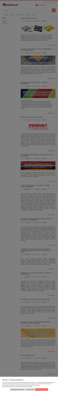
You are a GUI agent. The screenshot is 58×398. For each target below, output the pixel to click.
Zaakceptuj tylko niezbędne (17, 389)
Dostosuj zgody (30, 389)
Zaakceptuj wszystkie (41, 389)
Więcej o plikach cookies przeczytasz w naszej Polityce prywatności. (17, 386)
